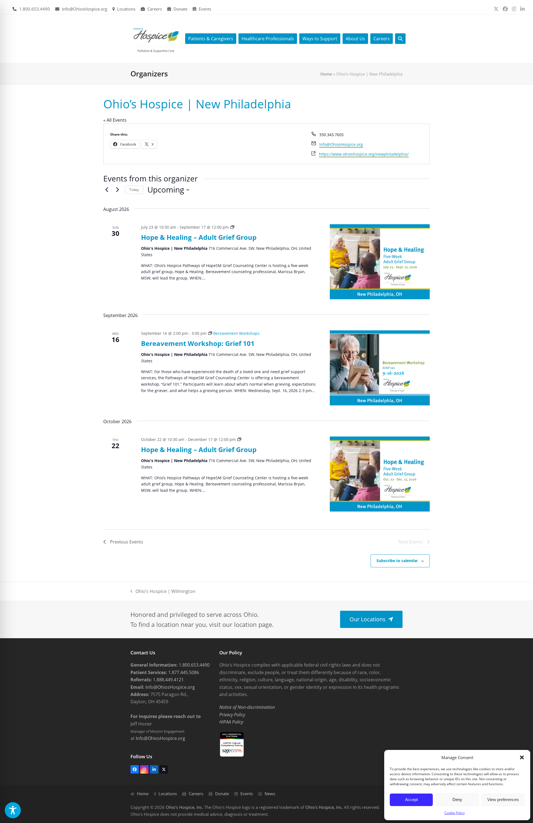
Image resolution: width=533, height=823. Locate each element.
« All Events (115, 120)
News (270, 793)
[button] (522, 757)
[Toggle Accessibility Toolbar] (12, 810)
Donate (180, 9)
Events (205, 9)
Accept (411, 799)
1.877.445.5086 (183, 672)
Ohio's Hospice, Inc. (184, 807)
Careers (154, 9)
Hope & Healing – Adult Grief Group (199, 237)
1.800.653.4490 (34, 9)
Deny (457, 799)
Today (134, 189)
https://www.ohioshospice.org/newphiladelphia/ (364, 154)
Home (326, 74)
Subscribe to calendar (397, 560)
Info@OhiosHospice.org (84, 9)
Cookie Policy (454, 812)
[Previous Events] (106, 189)
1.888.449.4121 (168, 680)
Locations (126, 9)
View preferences (503, 799)
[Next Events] (117, 189)
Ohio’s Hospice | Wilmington (162, 591)
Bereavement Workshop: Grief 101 (198, 343)
